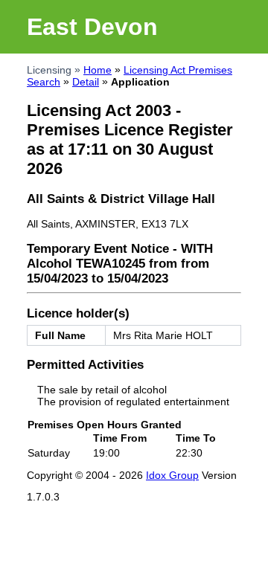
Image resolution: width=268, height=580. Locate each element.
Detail (85, 82)
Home (97, 70)
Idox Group (172, 475)
